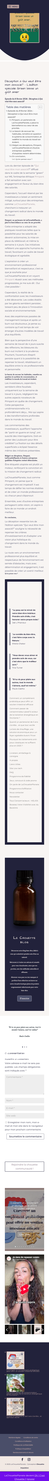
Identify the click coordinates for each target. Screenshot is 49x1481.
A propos (14, 760)
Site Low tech (16, 768)
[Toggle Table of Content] (39, 107)
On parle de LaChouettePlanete (24, 784)
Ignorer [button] (31, 1479)
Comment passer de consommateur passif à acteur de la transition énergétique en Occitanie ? (24, 1394)
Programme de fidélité (20, 776)
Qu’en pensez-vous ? (24, 159)
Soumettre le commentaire (25, 1136)
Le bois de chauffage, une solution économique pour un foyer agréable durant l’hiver (23, 732)
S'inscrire (24, 998)
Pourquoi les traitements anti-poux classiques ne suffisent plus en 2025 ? (23, 742)
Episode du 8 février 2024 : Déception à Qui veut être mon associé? (23, 114)
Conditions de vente (30, 1437)
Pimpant (39, 176)
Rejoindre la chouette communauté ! (24, 1166)
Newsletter (15, 796)
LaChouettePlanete (24, 204)
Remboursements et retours (23, 1452)
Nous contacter (17, 792)
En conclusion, (18, 156)
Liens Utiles (15, 764)
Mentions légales (14, 1437)
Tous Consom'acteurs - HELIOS (24, 801)
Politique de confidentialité (23, 1445)
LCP (15, 1216)
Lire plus (24, 1234)
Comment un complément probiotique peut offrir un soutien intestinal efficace (22, 701)
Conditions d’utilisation (23, 1441)
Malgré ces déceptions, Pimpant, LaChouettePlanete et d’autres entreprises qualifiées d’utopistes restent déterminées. (27, 149)
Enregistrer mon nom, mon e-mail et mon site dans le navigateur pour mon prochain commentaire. (24, 1126)
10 (33, 1246)
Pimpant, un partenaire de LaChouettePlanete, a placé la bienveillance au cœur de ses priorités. (25, 124)
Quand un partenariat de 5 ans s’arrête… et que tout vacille (24, 1416)
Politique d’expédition (23, 1449)
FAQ (12, 772)
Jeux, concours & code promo (23, 780)
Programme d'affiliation (21, 788)
